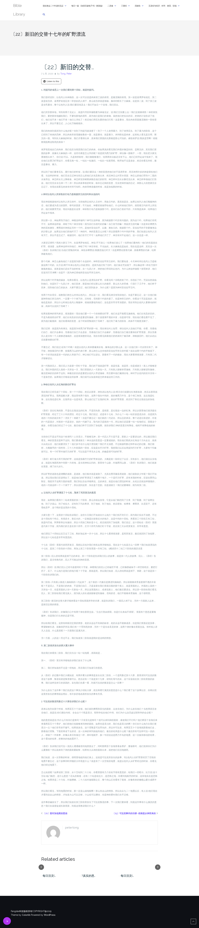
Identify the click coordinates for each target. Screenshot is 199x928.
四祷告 (137, 6)
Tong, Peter (66, 73)
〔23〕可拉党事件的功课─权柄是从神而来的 (134, 813)
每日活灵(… (49, 875)
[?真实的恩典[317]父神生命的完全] (99, 866)
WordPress (49, 915)
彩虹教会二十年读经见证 (53, 6)
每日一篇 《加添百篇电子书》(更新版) (86, 6)
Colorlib (26, 915)
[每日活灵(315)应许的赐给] (60, 866)
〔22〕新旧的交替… (67, 67)
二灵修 (110, 6)
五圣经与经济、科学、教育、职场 (162, 6)
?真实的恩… (88, 875)
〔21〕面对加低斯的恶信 (55, 813)
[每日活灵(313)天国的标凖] (138, 866)
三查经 (124, 6)
